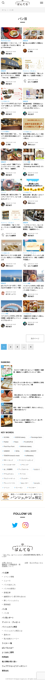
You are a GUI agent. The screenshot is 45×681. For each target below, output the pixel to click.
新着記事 (7, 592)
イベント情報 (9, 576)
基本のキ (7, 634)
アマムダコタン (9, 474)
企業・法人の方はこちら (34, 563)
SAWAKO (7, 451)
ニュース (7, 580)
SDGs (17, 451)
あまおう (37, 469)
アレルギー (24, 478)
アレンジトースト (9, 483)
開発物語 (7, 604)
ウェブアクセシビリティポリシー (14, 666)
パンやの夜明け (10, 588)
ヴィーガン (19, 487)
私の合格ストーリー (11, 638)
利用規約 (5, 657)
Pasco (16, 442)
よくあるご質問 (8, 652)
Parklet (6, 442)
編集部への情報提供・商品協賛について (11, 565)
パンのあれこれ (10, 584)
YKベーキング (8, 460)
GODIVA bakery (20, 437)
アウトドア (24, 465)
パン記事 (5, 572)
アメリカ (23, 474)
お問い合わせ (7, 563)
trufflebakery (29, 455)
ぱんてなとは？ (8, 647)
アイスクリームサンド (26, 460)
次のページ (35, 338)
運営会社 (5, 670)
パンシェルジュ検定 (9, 626)
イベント (7, 487)
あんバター (24, 483)
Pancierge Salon (36, 437)
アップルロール (23, 469)
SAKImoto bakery (26, 446)
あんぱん (37, 483)
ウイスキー (32, 487)
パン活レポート (8, 617)
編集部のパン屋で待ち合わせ (15, 596)
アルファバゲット (9, 478)
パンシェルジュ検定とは (13, 630)
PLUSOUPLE (28, 442)
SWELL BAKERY (30, 451)
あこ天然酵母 (8, 469)
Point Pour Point (9, 446)
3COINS (6, 437)
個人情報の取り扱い (9, 661)
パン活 (4, 609)
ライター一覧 (7, 643)
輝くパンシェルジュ (11, 600)
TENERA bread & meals (12, 455)
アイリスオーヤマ (9, 465)
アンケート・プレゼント (11, 622)
